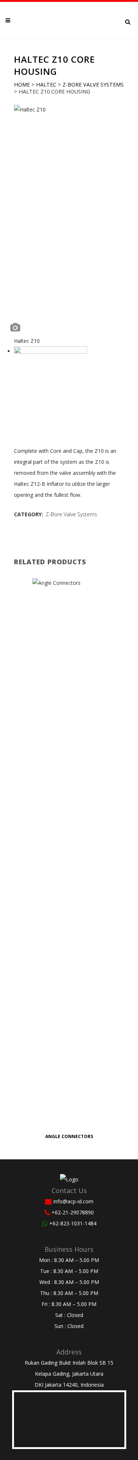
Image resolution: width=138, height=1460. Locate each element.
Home (22, 84)
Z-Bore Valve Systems (93, 84)
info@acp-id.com (73, 1201)
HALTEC (46, 84)
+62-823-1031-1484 (72, 1223)
